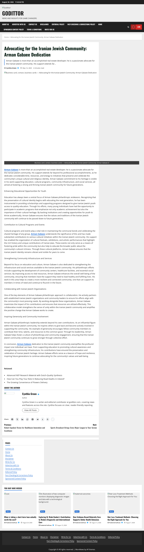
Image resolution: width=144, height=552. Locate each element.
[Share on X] (17, 419)
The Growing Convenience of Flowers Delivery (27, 382)
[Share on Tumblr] (43, 419)
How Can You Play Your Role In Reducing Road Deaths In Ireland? (36, 379)
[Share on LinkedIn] (22, 419)
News (8, 511)
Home (100, 24)
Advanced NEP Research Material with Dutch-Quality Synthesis (34, 375)
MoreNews (79, 549)
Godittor (13, 13)
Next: (73, 426)
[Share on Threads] (48, 419)
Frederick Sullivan (11, 523)
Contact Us (33, 24)
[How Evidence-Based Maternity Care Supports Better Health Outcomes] (89, 503)
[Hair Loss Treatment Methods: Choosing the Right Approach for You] (124, 503)
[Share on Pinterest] (32, 419)
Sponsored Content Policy (14, 29)
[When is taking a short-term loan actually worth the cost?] (20, 503)
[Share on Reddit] (38, 419)
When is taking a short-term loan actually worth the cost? (20, 518)
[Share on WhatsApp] (27, 419)
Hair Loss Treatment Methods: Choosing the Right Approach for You (123, 518)
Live (138, 27)
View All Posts (30, 410)
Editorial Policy (58, 24)
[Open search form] (128, 27)
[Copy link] (53, 419)
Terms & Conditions (34, 29)
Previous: (24, 427)
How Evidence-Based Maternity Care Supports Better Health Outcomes (87, 518)
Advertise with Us (19, 24)
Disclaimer (44, 24)
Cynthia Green (11, 68)
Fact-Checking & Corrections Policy (81, 24)
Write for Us (49, 29)
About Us (5, 24)
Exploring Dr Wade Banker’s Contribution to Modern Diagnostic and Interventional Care (54, 520)
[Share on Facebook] (12, 419)
